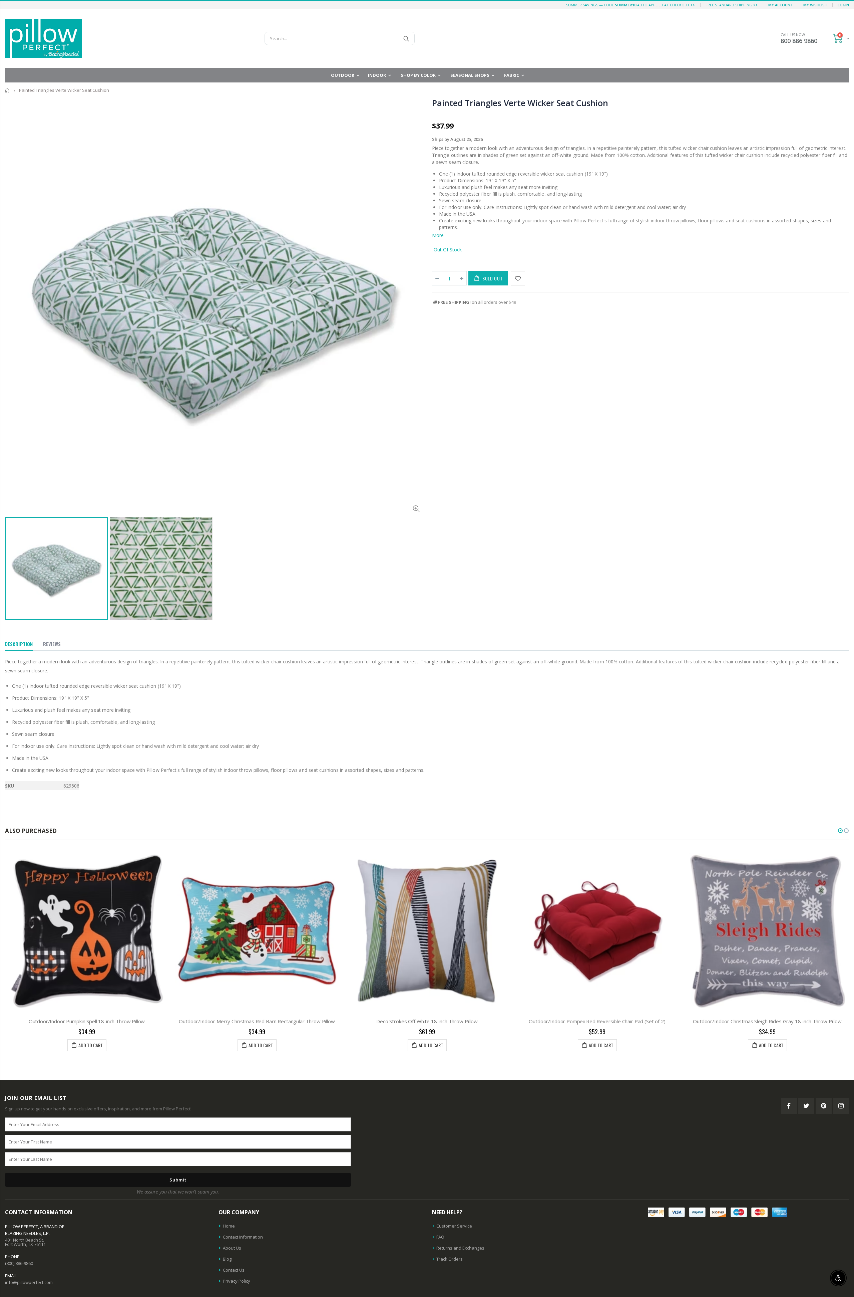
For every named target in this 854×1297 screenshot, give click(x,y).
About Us (232, 1248)
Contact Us (234, 1270)
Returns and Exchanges (460, 1248)
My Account (780, 4)
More (438, 235)
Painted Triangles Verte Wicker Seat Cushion (520, 103)
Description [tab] (19, 643)
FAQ (440, 1237)
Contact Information (243, 1237)
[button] (840, 831)
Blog (227, 1259)
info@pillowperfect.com (29, 1282)
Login (843, 4)
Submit (177, 1180)
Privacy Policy (236, 1281)
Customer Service (454, 1226)
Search (406, 38)
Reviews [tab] (52, 643)
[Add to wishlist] (518, 278)
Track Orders (449, 1259)
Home (7, 90)
